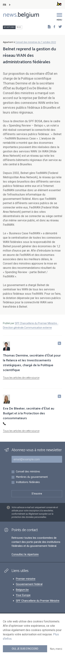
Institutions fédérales (28, 482)
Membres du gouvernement (32, 477)
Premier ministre (25, 578)
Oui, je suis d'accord (25, 648)
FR (4, 5)
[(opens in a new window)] (53, 26)
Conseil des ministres (28, 472)
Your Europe (23, 595)
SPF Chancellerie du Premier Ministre (37, 600)
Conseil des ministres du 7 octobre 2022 (35, 42)
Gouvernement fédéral (29, 584)
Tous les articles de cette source (21, 377)
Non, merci (56, 648)
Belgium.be (22, 589)
